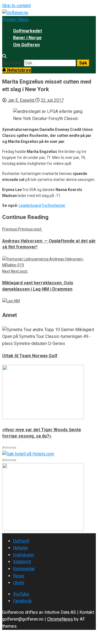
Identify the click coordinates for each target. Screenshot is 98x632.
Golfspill (21, 541)
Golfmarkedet (27, 30)
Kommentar (24, 568)
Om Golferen (26, 44)
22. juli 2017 (52, 100)
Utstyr (18, 582)
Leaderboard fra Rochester (42, 205)
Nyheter (20, 547)
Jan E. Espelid (21, 100)
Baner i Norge (27, 37)
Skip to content (16, 5)
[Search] (4, 56)
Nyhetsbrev (18, 70)
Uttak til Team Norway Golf (29, 355)
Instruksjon (23, 554)
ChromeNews (60, 619)
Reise (18, 575)
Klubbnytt (22, 561)
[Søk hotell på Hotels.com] (28, 454)
